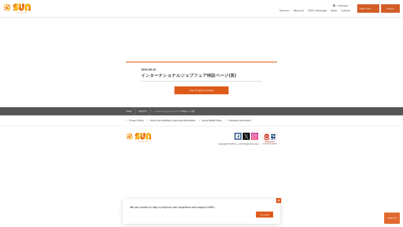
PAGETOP (392, 218)
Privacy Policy (136, 120)
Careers (345, 10)
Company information (239, 120)
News (334, 10)
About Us (299, 10)
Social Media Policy (212, 120)
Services (284, 10)
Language (342, 5)
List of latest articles (201, 90)
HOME (129, 111)
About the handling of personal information (172, 120)
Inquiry (390, 8)
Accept (264, 214)
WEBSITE (143, 111)
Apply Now (365, 8)
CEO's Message (317, 10)
